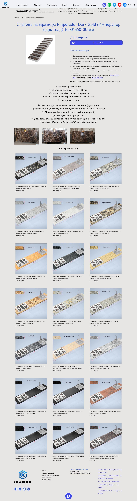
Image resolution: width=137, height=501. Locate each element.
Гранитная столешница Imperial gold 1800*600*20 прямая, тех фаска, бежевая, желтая (30, 277)
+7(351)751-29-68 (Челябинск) (108, 481)
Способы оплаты (48, 473)
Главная (16, 17)
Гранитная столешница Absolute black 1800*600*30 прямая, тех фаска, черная (68, 457)
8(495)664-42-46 (62, 9)
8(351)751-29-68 (72, 13)
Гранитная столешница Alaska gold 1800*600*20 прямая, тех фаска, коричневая (29, 322)
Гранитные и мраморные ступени (34, 17)
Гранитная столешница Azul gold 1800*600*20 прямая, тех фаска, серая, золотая (67, 322)
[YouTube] (119, 5)
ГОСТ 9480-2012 (97, 78)
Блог (44, 470)
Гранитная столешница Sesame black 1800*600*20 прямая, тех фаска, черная (68, 277)
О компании (46, 479)
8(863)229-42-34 (103, 9)
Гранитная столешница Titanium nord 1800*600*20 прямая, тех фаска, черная (30, 187)
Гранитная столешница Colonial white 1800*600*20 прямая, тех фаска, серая (68, 232)
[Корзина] (133, 5)
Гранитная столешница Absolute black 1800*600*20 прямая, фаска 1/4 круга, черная (30, 412)
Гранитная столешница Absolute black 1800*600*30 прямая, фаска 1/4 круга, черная (30, 457)
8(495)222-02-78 (72, 9)
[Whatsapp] (109, 5)
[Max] (104, 5)
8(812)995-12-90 (62, 11)
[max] (68, 496)
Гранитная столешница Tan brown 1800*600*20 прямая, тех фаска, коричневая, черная (104, 457)
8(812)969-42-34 (72, 11)
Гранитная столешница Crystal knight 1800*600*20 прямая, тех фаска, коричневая (105, 232)
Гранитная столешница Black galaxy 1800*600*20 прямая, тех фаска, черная (67, 412)
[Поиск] (129, 5)
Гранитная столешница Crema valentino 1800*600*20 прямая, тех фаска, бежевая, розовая (67, 367)
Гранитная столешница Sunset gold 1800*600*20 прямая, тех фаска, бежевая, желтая (104, 277)
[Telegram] (114, 5)
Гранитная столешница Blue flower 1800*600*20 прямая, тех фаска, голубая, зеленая (29, 232)
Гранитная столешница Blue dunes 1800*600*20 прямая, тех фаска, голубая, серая (104, 187)
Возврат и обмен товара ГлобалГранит (51, 476)
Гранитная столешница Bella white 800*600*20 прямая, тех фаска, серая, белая (104, 322)
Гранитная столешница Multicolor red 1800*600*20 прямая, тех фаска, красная (105, 412)
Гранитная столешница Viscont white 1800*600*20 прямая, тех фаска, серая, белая (105, 367)
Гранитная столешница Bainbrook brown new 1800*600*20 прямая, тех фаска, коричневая (66, 187)
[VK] (125, 5)
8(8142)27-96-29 (103, 11)
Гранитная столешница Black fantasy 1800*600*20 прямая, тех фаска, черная (30, 367)
